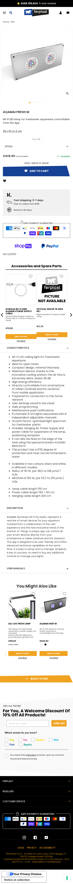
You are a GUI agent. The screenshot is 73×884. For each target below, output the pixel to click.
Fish (13, 21)
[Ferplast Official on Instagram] (24, 837)
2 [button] (33, 103)
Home (6, 21)
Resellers (8, 791)
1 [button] (30, 103)
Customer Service (14, 801)
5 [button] (41, 103)
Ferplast (8, 781)
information (31, 755)
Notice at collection (17, 879)
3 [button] (35, 103)
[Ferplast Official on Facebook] (33, 837)
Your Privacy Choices (27, 874)
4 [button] (38, 103)
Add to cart (21, 336)
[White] (41, 644)
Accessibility (47, 847)
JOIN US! (59, 723)
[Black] (45, 644)
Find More (21, 341)
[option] (36, 3)
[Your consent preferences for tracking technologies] (67, 878)
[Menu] (4, 13)
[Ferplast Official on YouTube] (44, 837)
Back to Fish (39, 678)
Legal (21, 847)
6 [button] (44, 103)
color (36, 139)
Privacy (32, 847)
